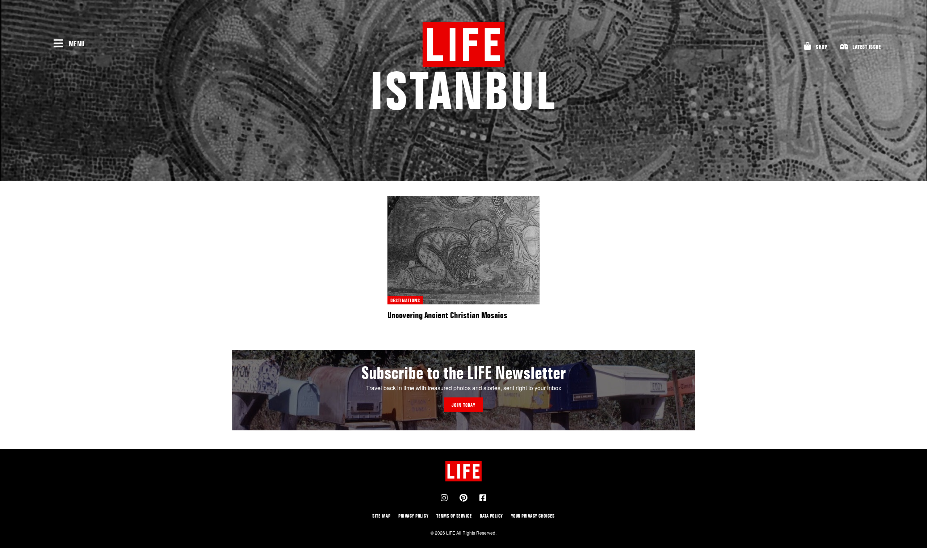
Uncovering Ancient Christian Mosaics (447, 315)
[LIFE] (463, 44)
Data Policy (491, 516)
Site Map (381, 516)
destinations (405, 300)
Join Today (463, 405)
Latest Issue (866, 46)
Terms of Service (454, 516)
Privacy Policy (413, 516)
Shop (821, 46)
